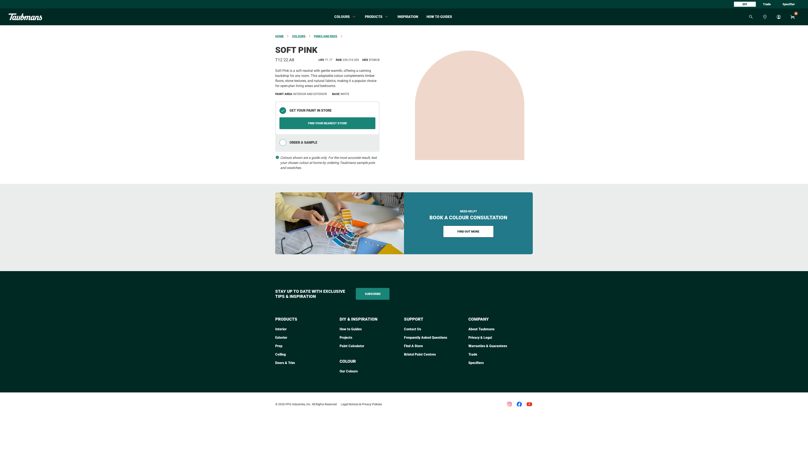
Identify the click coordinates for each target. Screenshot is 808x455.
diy (745, 4)
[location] (764, 16)
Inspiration (407, 17)
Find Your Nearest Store (327, 123)
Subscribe (373, 294)
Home (279, 36)
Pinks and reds (325, 36)
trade (767, 4)
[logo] (25, 16)
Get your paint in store (311, 110)
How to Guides (439, 17)
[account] (778, 16)
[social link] (509, 404)
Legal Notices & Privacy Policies (361, 404)
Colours (299, 36)
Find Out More (468, 231)
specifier (789, 4)
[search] (751, 16)
